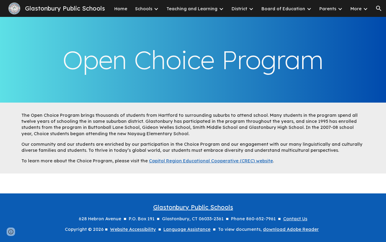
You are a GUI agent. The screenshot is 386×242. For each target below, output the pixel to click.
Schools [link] (143, 8)
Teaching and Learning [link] (191, 8)
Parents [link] (327, 8)
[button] (379, 8)
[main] (193, 60)
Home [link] (120, 8)
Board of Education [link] (283, 8)
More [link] (356, 8)
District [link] (239, 8)
